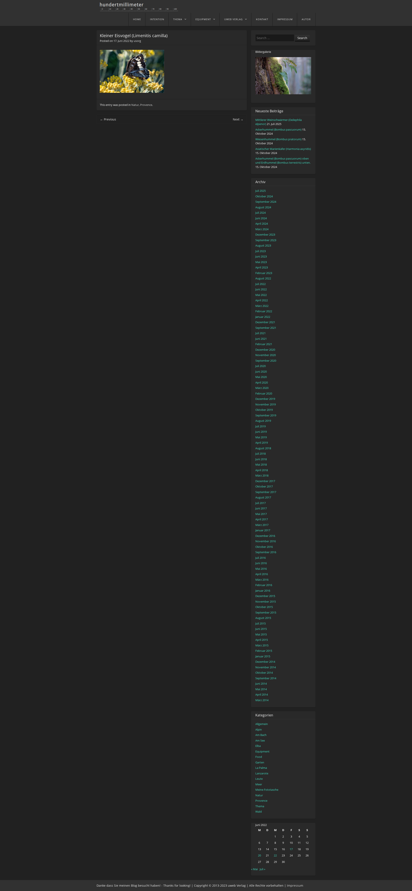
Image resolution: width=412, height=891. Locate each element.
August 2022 (263, 278)
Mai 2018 (261, 464)
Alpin (258, 729)
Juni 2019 (261, 432)
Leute (259, 779)
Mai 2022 (261, 295)
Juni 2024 (261, 218)
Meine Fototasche (266, 790)
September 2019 (265, 415)
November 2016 (265, 541)
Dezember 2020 (265, 350)
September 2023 (265, 240)
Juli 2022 (260, 284)
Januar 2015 (262, 656)
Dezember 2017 (265, 481)
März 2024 (261, 229)
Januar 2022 (262, 317)
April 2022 (261, 300)
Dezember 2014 (265, 662)
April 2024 (261, 223)
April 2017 (261, 519)
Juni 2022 (261, 289)
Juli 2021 (260, 333)
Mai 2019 (261, 437)
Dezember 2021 (265, 322)
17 (291, 849)
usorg (137, 41)
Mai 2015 (261, 634)
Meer (258, 784)
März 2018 (261, 475)
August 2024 (263, 207)
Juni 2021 (261, 339)
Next (238, 119)
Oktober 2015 (264, 607)
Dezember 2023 (265, 234)
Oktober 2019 (264, 410)
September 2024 (265, 202)
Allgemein (261, 724)
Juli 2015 (260, 623)
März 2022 (261, 306)
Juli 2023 (260, 251)
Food (258, 757)
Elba (258, 746)
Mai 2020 (261, 377)
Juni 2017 (261, 508)
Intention (157, 19)
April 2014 (261, 694)
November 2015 (265, 601)
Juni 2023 (261, 256)
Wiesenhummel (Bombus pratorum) (278, 139)
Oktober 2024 (264, 196)
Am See (260, 740)
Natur (135, 105)
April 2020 (261, 382)
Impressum (285, 19)
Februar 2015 (263, 651)
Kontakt (262, 19)
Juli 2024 (260, 213)
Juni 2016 (261, 563)
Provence (146, 105)
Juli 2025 (260, 191)
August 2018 (263, 448)
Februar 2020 (263, 393)
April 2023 (261, 267)
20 (259, 855)
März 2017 (261, 525)
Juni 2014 (261, 683)
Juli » (262, 869)
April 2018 (261, 470)
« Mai (254, 869)
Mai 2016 (261, 569)
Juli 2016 (260, 558)
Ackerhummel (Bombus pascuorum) (278, 129)
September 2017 (265, 492)
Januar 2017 (262, 530)
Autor (306, 19)
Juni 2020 (261, 371)
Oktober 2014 (264, 673)
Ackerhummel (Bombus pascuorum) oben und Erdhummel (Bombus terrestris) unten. (283, 161)
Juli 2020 (260, 366)
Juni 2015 (261, 629)
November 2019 (265, 404)
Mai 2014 (261, 689)
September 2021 (265, 328)
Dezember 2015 (265, 596)
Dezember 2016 (265, 536)
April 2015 (261, 640)
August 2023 (263, 245)
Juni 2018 (261, 459)
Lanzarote (261, 773)
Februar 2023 (263, 273)
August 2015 (263, 618)
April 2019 (261, 443)
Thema (177, 19)
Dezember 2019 (265, 399)
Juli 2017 (260, 503)
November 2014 (265, 667)
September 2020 (265, 360)
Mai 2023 (261, 262)
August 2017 (263, 497)
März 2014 (261, 700)
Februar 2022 (263, 311)
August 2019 (263, 421)
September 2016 (265, 552)
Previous (108, 119)
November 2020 (265, 355)
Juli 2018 (260, 453)
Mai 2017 (261, 514)
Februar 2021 (263, 344)
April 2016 (261, 574)
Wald (258, 811)
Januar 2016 (262, 590)
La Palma (261, 768)
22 (275, 855)
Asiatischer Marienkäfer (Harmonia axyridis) (283, 149)
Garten (259, 762)
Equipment (203, 19)
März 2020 (261, 388)
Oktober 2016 (264, 547)
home (137, 19)
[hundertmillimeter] (140, 9)
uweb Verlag (233, 19)
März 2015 (261, 645)
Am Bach (261, 735)
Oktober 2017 (264, 486)
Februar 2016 (263, 585)
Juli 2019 (260, 426)
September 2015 (265, 612)
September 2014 (265, 678)
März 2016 (261, 580)
